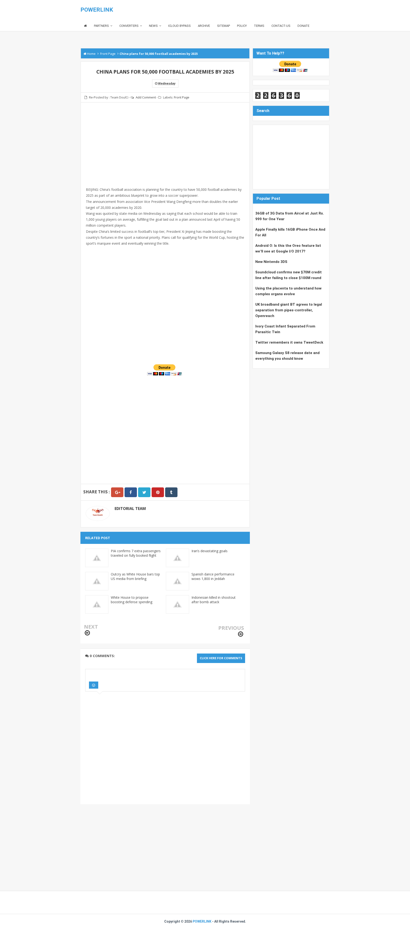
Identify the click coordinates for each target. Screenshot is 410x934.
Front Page (181, 97)
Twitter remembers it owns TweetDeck (289, 342)
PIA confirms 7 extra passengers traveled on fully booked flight (136, 553)
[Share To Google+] (117, 492)
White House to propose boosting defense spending (131, 599)
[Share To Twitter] (144, 492)
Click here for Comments (221, 658)
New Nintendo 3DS (271, 262)
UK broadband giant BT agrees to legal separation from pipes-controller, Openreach (288, 310)
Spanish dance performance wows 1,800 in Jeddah (212, 576)
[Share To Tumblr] (171, 492)
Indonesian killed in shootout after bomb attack (213, 599)
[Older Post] (240, 634)
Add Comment (146, 97)
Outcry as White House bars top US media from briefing (135, 576)
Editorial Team (130, 508)
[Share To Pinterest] (158, 492)
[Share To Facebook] (131, 492)
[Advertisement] (165, 147)
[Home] (85, 26)
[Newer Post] (87, 633)
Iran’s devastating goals (209, 551)
